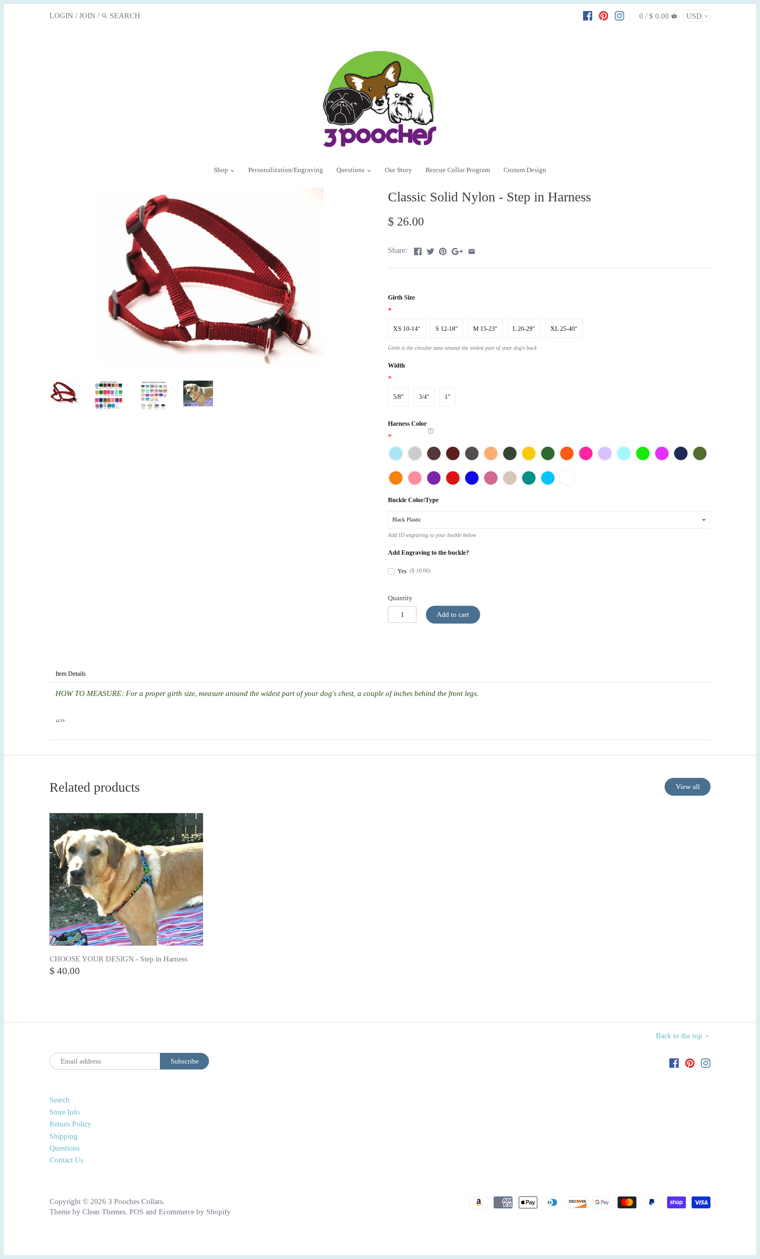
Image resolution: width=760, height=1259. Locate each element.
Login (61, 15)
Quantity (400, 598)
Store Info (64, 1112)
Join (87, 15)
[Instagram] (619, 15)
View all (688, 787)
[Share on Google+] (457, 249)
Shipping (63, 1136)
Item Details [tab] (70, 673)
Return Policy (70, 1124)
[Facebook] (588, 15)
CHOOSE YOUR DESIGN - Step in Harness (118, 959)
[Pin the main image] (442, 249)
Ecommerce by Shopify (195, 1212)
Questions (64, 1148)
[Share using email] (471, 249)
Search (59, 1100)
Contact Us (66, 1160)
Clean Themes (103, 1212)
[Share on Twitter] (430, 249)
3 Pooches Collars (135, 1201)
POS (136, 1212)
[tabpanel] (380, 711)
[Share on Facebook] (418, 249)
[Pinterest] (603, 15)
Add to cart (453, 614)
